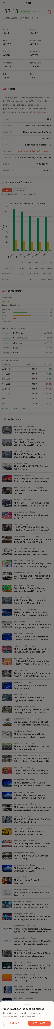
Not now (14, 1023)
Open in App (39, 1023)
